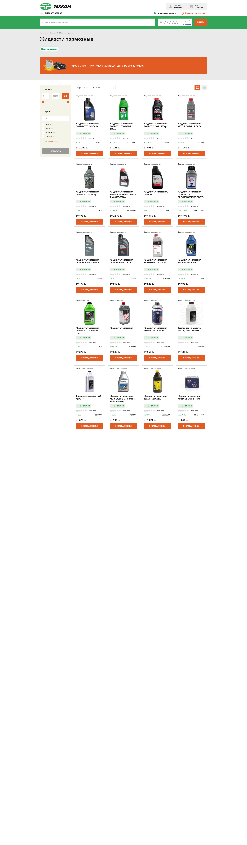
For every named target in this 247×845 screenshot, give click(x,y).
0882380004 (131, 210)
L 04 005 (132, 346)
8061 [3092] (199, 210)
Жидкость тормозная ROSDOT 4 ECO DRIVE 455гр (121, 126)
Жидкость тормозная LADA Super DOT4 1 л (121, 261)
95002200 (166, 415)
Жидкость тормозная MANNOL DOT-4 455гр (189, 397)
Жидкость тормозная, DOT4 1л (156, 193)
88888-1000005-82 (97, 278)
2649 (202, 278)
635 (100, 210)
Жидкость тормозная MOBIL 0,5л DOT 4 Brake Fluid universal (122, 399)
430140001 (165, 142)
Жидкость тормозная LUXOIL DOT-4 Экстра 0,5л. (87, 331)
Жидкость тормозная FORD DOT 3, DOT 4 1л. (87, 125)
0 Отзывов (92, 138)
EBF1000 (98, 415)
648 (100, 346)
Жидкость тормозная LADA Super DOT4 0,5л (87, 261)
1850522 (98, 142)
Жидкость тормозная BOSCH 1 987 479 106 (155, 329)
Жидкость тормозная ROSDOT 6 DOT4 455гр (155, 125)
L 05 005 (166, 278)
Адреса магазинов (167, 13)
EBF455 (201, 346)
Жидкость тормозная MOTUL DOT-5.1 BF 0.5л (189, 125)
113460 (201, 142)
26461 (167, 210)
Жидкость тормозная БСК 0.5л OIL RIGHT (189, 261)
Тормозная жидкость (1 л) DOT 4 (88, 397)
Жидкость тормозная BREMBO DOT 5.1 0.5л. (155, 261)
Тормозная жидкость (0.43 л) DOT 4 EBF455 (189, 329)
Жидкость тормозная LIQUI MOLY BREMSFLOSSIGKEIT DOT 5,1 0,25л (190, 194)
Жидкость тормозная (49, 49)
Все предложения (89, 154)
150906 (133, 415)
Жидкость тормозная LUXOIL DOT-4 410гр (87, 193)
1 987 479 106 (164, 346)
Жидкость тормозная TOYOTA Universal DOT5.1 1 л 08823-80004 (123, 194)
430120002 (131, 142)
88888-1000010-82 (131, 278)
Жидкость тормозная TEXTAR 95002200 (155, 397)
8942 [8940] (199, 415)
